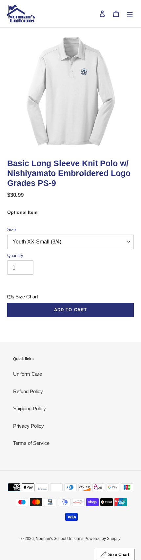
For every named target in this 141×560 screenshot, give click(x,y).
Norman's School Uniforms (59, 538)
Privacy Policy (28, 426)
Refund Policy (28, 391)
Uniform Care (27, 374)
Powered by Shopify (102, 538)
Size (11, 229)
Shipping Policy (29, 408)
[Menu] (130, 14)
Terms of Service (31, 443)
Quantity (15, 255)
